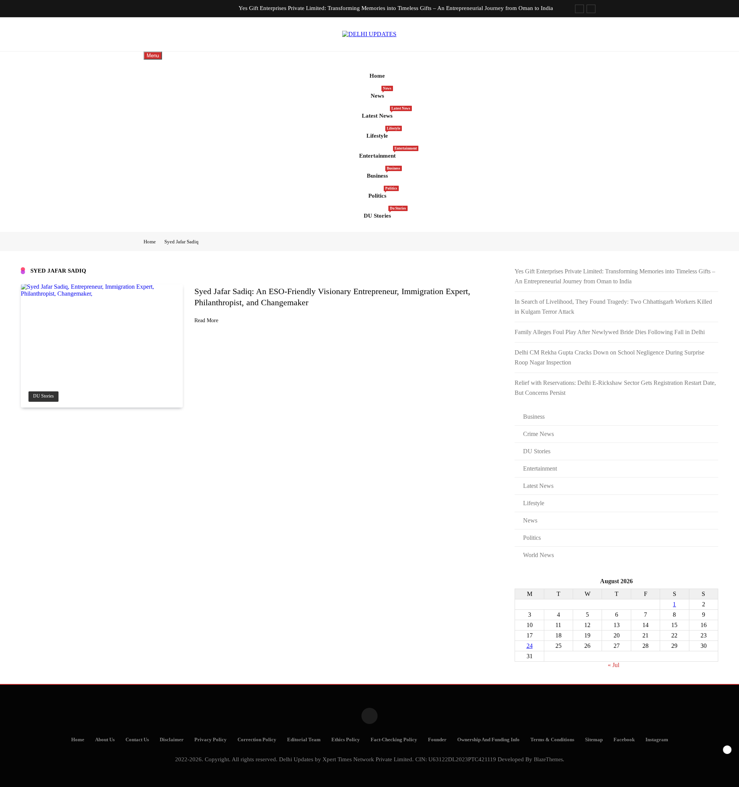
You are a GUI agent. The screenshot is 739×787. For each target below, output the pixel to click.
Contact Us (137, 739)
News (380, 93)
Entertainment (380, 152)
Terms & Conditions (552, 739)
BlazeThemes (548, 759)
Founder (437, 739)
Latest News (380, 112)
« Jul (613, 665)
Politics (380, 192)
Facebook (624, 739)
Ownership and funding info (488, 739)
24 (530, 645)
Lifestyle (380, 132)
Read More (206, 320)
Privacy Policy (210, 739)
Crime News (538, 434)
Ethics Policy (345, 739)
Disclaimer (172, 739)
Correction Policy (256, 739)
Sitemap (594, 739)
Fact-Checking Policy (394, 739)
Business (380, 172)
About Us (105, 739)
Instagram (656, 739)
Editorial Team (304, 739)
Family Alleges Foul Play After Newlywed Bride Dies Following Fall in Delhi (610, 332)
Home (377, 76)
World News (538, 555)
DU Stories (380, 212)
